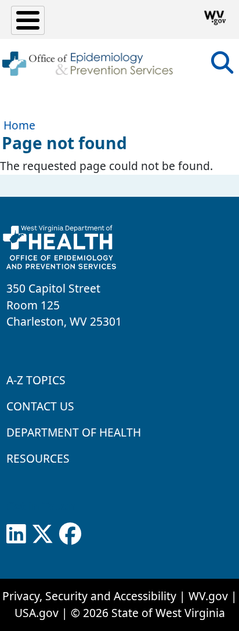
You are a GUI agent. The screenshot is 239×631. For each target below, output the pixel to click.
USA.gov (37, 613)
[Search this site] (222, 66)
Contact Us (40, 406)
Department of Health (73, 432)
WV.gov (208, 596)
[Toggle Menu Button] (28, 20)
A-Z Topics (36, 380)
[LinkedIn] (16, 534)
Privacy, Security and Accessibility (89, 596)
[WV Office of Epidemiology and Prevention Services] (87, 64)
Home (19, 125)
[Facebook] (70, 534)
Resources (38, 458)
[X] (42, 534)
